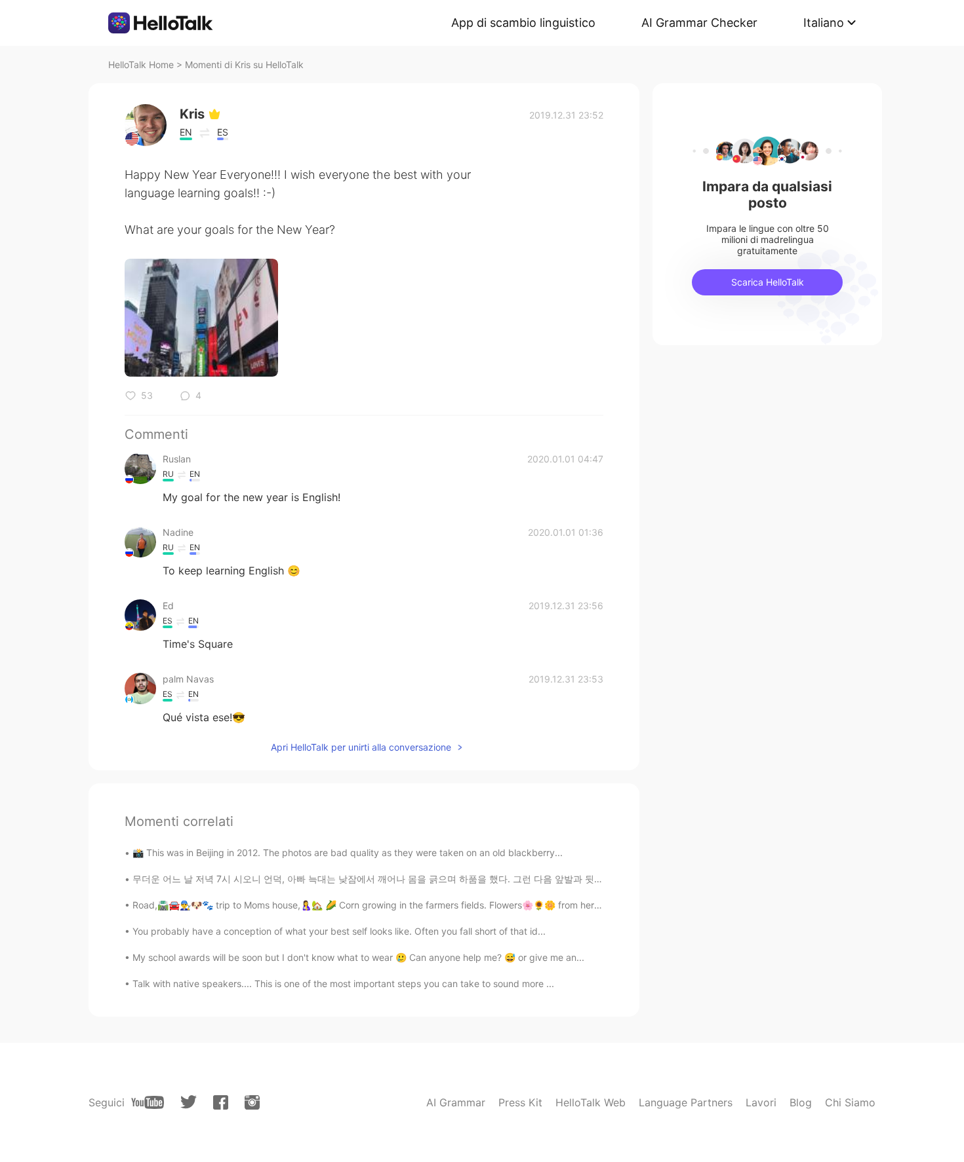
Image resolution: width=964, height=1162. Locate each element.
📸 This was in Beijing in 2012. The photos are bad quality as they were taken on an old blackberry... (347, 852)
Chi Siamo (850, 1102)
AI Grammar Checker (699, 22)
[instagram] (252, 1102)
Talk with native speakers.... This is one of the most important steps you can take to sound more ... (343, 983)
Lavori (761, 1102)
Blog (801, 1102)
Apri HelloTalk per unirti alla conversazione (361, 747)
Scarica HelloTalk (767, 282)
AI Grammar (455, 1102)
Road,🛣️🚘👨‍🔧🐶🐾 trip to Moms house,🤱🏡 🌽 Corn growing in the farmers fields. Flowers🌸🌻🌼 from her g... (371, 904)
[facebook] (220, 1102)
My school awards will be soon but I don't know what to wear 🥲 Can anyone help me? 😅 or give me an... (358, 957)
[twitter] (188, 1102)
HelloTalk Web (590, 1102)
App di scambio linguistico (523, 22)
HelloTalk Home (141, 64)
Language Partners (686, 1102)
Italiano (823, 22)
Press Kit (520, 1102)
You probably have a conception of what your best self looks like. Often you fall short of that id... (339, 931)
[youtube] (147, 1102)
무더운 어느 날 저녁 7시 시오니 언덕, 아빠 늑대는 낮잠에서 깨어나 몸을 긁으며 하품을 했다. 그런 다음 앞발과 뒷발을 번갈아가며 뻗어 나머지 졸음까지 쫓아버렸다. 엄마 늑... (487, 878)
